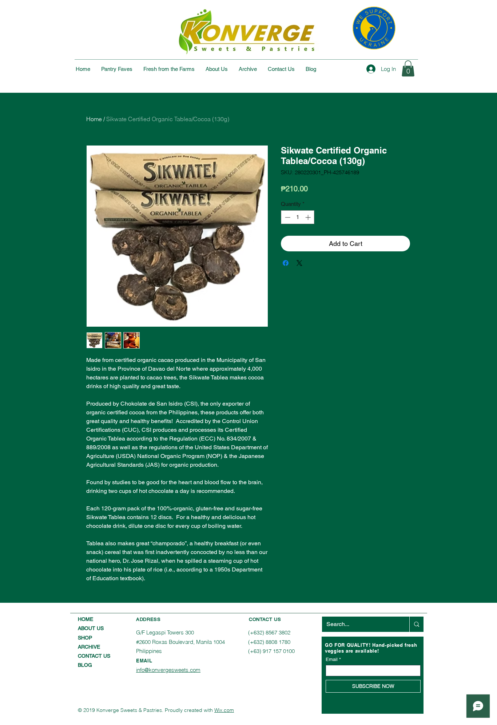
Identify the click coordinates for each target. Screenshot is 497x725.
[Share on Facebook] (285, 263)
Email (332, 659)
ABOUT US (91, 628)
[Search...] (416, 624)
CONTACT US (94, 656)
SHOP (85, 638)
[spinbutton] (298, 217)
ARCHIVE (89, 647)
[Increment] (309, 217)
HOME (85, 619)
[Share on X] (299, 263)
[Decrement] (287, 217)
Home (94, 119)
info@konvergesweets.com (168, 669)
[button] (408, 68)
